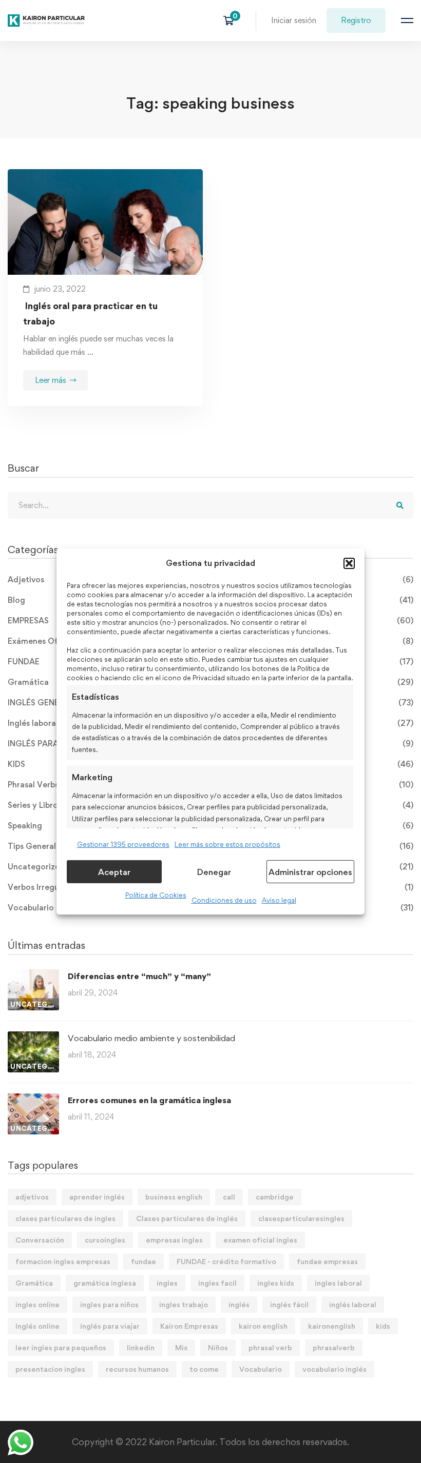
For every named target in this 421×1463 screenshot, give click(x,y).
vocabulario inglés (334, 1369)
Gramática (34, 1282)
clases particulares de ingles (65, 1218)
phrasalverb (334, 1347)
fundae (143, 1261)
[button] (349, 563)
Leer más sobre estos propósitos (227, 844)
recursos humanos (137, 1369)
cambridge (275, 1196)
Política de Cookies (155, 895)
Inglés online (37, 1326)
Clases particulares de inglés (187, 1218)
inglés (239, 1304)
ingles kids (275, 1282)
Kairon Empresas (189, 1326)
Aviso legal (279, 900)
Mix (181, 1347)
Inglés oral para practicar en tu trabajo (90, 313)
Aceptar (114, 872)
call (229, 1196)
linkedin (141, 1347)
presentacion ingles (50, 1369)
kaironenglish (331, 1326)
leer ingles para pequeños (60, 1347)
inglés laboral (352, 1304)
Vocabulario (260, 1369)
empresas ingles (174, 1239)
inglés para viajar (110, 1326)
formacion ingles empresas (62, 1261)
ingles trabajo (183, 1304)
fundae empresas (327, 1261)
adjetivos (32, 1196)
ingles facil (217, 1282)
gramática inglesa (104, 1282)
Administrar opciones (310, 872)
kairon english (263, 1326)
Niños (218, 1347)
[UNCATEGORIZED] (33, 976)
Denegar (214, 872)
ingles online (37, 1304)
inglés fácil (289, 1304)
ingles (167, 1282)
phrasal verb (270, 1347)
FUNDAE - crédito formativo (226, 1261)
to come (204, 1369)
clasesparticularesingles (301, 1218)
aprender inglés (97, 1196)
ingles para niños (109, 1304)
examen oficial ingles (260, 1239)
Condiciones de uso (224, 900)
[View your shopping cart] (231, 20)
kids (383, 1326)
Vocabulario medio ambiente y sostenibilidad (151, 1038)
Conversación (39, 1239)
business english (173, 1196)
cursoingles (105, 1239)
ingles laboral (338, 1282)
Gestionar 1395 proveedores (123, 844)
